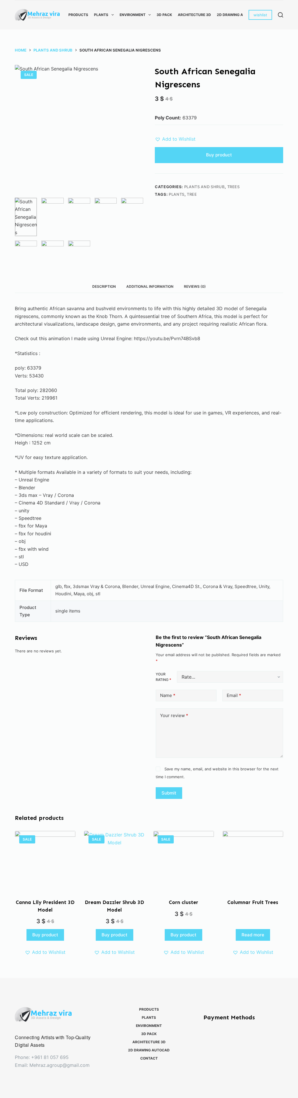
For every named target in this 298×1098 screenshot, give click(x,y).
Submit (169, 793)
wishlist (260, 15)
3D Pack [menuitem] (164, 15)
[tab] (104, 286)
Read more (253, 935)
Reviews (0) (195, 286)
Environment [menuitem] (133, 15)
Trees (233, 186)
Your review (174, 715)
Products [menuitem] (78, 15)
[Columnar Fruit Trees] (253, 861)
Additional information (149, 286)
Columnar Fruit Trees (252, 902)
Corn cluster (183, 902)
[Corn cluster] (183, 861)
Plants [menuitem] (101, 15)
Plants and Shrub (204, 186)
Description (104, 286)
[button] (175, 139)
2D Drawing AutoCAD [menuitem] (237, 15)
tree (192, 194)
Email (234, 695)
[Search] (280, 14)
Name (167, 695)
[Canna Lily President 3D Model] (45, 861)
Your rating (163, 677)
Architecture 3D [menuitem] (194, 15)
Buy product (219, 155)
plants (177, 194)
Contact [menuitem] (149, 1058)
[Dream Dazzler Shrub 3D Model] (114, 861)
